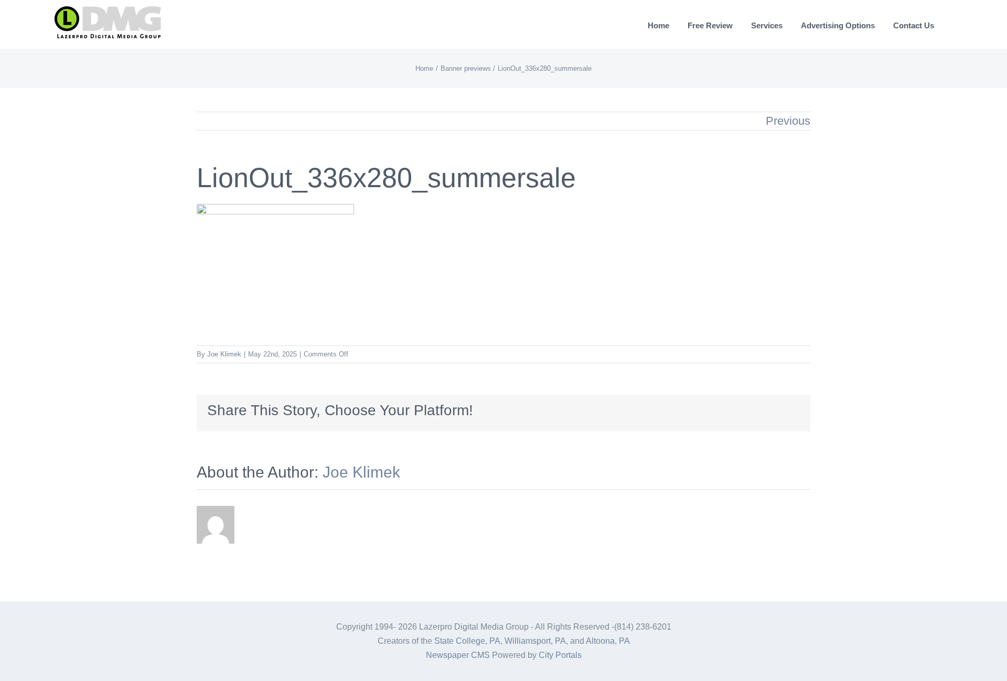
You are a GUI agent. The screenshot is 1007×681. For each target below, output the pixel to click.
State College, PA (467, 640)
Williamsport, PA (535, 640)
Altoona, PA (608, 640)
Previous (788, 120)
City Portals (560, 655)
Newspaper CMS (458, 655)
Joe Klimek (224, 354)
